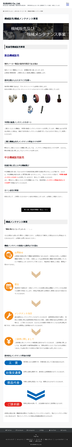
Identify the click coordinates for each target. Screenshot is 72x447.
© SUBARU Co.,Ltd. (36, 444)
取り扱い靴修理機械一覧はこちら (36, 209)
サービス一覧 (39, 439)
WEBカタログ (29, 439)
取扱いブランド (48, 439)
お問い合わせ (38, 441)
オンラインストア (10, 439)
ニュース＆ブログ (59, 439)
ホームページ (20, 439)
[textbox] (36, 55)
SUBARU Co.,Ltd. (11, 4)
